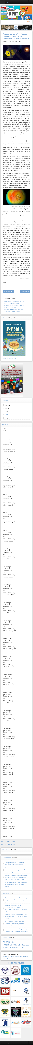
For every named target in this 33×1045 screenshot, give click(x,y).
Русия (6, 411)
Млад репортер (10, 418)
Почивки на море (7, 841)
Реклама (5, 958)
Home (11, 958)
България (8, 405)
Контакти (11, 956)
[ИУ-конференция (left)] (12, 379)
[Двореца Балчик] (16, 27)
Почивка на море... (8, 844)
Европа (7, 408)
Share (4, 282)
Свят (6, 415)
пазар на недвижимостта (13, 943)
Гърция (11, 947)
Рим (21, 947)
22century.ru (27, 278)
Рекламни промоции (21, 956)
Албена (16, 947)
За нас (5, 956)
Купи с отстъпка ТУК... (10, 358)
